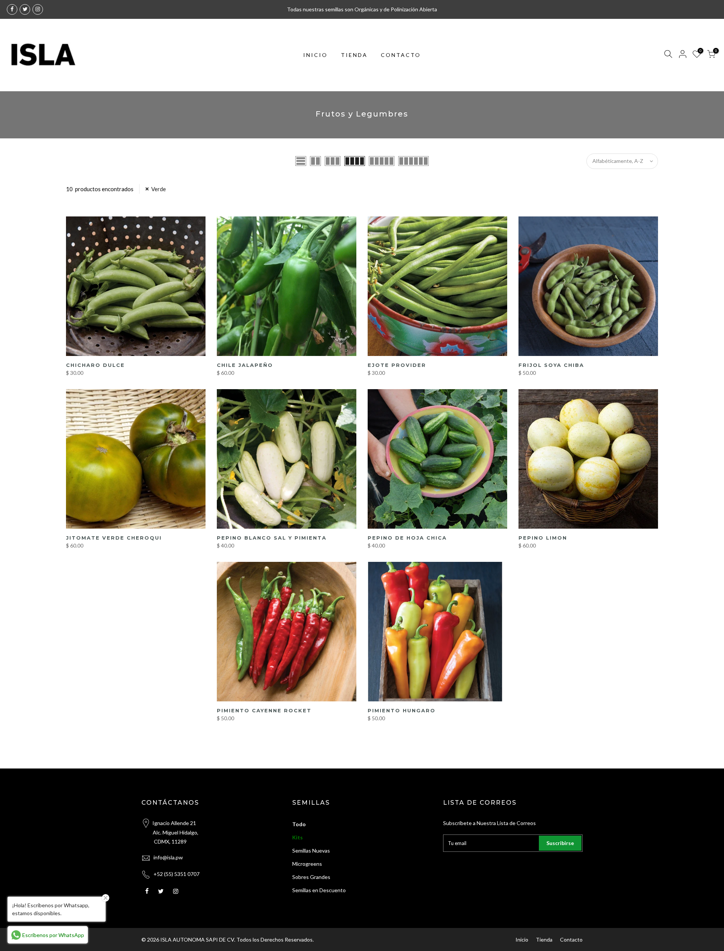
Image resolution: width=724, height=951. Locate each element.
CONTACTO (401, 55)
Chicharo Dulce (95, 365)
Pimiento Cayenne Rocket (264, 710)
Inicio (521, 939)
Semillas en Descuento (319, 890)
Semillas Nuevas (311, 850)
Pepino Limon (542, 538)
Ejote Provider (397, 365)
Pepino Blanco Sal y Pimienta (272, 538)
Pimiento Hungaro (402, 710)
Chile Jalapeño (245, 365)
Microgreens (307, 864)
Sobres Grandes (311, 877)
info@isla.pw (168, 857)
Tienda (544, 939)
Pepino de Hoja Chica (407, 538)
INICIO (315, 55)
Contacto (571, 939)
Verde (158, 189)
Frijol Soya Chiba (551, 365)
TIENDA (354, 55)
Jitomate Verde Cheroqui (114, 538)
